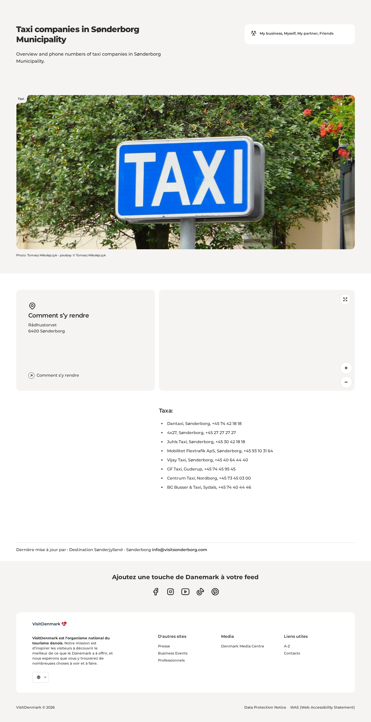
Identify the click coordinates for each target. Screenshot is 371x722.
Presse (164, 646)
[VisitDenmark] (49, 623)
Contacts (292, 653)
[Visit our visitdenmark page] (185, 591)
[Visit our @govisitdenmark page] (200, 591)
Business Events (173, 653)
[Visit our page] (170, 591)
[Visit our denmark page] (155, 591)
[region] (257, 340)
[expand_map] (345, 299)
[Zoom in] (346, 368)
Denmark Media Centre (242, 646)
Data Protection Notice (265, 707)
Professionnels (171, 660)
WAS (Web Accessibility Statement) (322, 707)
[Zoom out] (346, 382)
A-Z (287, 646)
